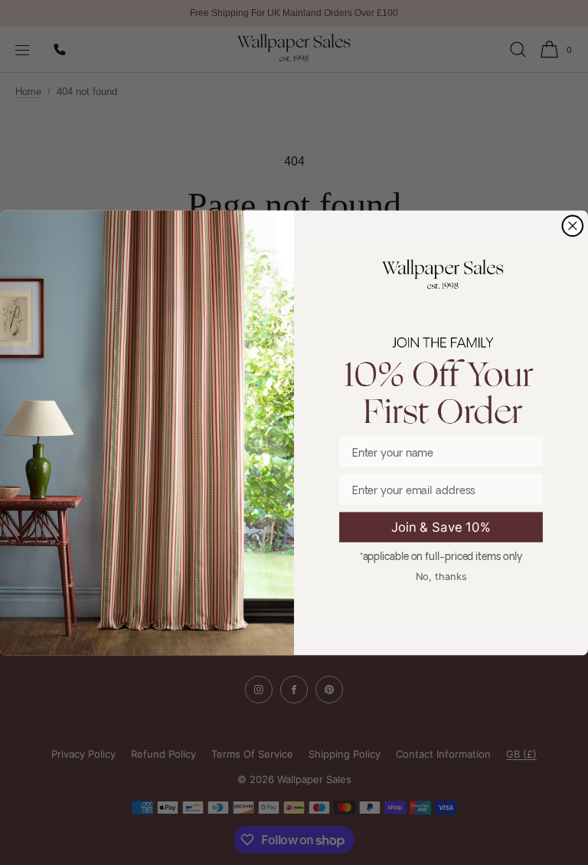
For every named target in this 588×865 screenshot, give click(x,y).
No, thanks (441, 575)
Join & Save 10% (441, 526)
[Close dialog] (573, 225)
